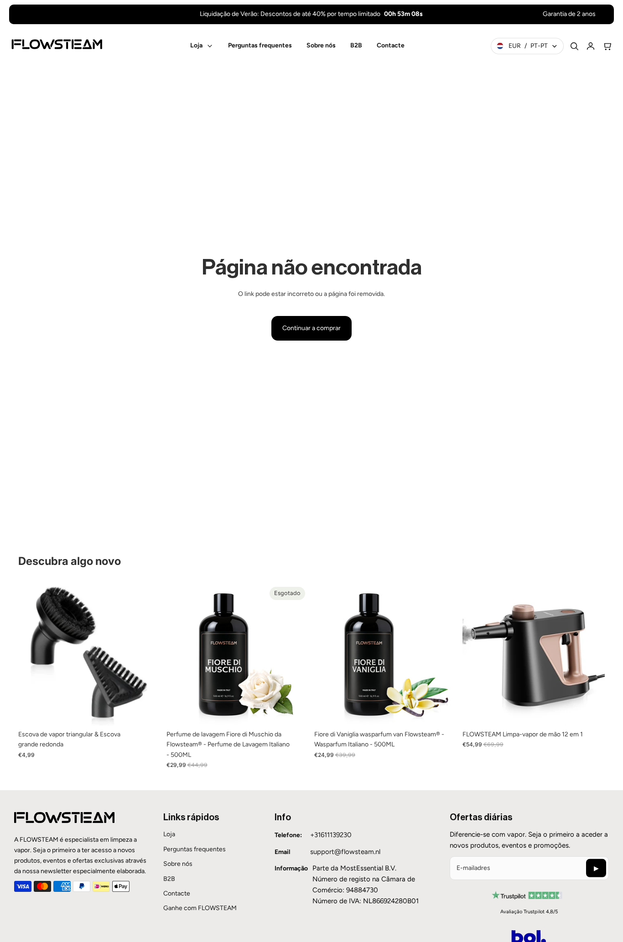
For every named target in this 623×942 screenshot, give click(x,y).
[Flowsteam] (57, 44)
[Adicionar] (147, 712)
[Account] (591, 46)
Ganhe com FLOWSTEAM (200, 908)
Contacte (176, 893)
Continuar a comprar (311, 328)
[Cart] (607, 46)
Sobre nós (177, 864)
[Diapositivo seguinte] (591, 654)
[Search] (574, 46)
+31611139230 (331, 835)
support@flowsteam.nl (345, 852)
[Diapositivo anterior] (476, 654)
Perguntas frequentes (194, 849)
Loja (169, 834)
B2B (169, 879)
